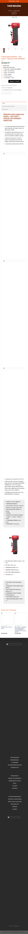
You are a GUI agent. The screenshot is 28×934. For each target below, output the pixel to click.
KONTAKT (14, 788)
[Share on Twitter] (8, 93)
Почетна (10, 10)
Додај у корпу (15, 81)
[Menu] (3, 6)
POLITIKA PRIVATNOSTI (15, 796)
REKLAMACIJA (15, 804)
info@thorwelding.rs (15, 765)
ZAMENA (14, 806)
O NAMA (14, 785)
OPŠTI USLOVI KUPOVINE (15, 801)
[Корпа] (26, 6)
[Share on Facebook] (5, 93)
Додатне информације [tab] (8, 106)
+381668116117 (15, 767)
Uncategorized (16, 10)
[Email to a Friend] (10, 93)
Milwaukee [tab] (5, 109)
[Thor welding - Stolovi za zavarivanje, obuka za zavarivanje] (14, 6)
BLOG (14, 783)
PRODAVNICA (14, 775)
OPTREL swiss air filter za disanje (6, 628)
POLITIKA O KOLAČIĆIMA (14, 799)
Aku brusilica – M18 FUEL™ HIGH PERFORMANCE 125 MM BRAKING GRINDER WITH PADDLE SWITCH (21, 630)
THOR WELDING (14, 757)
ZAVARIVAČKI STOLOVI (15, 780)
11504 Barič (14, 762)
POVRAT (14, 809)
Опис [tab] (3, 103)
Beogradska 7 (14, 760)
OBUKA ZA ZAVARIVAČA (14, 778)
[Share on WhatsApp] (3, 93)
